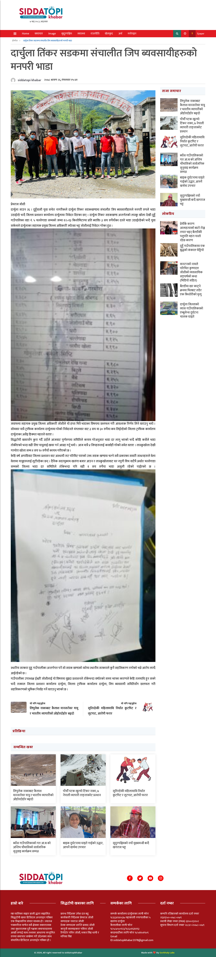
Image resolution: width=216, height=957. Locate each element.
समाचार (39, 33)
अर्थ (120, 33)
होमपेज (15, 40)
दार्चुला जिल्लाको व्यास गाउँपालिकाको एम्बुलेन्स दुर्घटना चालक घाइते (191, 310)
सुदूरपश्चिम (66, 33)
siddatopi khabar (29, 80)
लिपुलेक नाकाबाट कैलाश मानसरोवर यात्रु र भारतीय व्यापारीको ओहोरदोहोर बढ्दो (33, 795)
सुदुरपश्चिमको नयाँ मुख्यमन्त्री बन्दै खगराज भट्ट (131, 845)
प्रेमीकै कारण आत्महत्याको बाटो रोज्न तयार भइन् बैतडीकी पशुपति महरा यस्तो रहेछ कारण (192, 232)
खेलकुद (109, 33)
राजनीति (95, 33)
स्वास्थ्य (81, 33)
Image (52, 33)
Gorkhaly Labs (167, 953)
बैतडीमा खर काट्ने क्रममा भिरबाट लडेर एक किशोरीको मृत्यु (191, 290)
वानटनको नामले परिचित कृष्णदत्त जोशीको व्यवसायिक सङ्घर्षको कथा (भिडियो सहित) (191, 272)
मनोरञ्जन (132, 33)
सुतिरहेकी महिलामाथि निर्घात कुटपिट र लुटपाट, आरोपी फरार (130, 793)
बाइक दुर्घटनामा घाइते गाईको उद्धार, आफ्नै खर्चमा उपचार (83, 845)
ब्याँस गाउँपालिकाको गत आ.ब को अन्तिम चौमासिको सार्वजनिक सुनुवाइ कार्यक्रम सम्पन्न (32, 847)
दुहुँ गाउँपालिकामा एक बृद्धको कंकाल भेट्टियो (192, 248)
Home (25, 33)
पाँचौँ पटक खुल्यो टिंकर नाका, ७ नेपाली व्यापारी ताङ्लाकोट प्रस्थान (82, 793)
